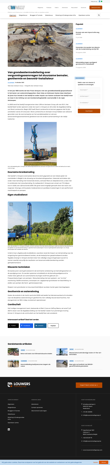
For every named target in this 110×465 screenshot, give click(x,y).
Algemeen (12, 15)
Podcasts (48, 7)
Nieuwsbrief (74, 7)
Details (95, 462)
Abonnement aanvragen (39, 411)
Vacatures (83, 7)
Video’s (57, 7)
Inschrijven (89, 111)
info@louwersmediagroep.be (92, 441)
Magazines (40, 7)
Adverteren (65, 7)
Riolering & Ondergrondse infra (66, 15)
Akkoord (104, 462)
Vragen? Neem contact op (88, 385)
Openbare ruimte (84, 15)
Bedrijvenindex (96, 7)
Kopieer (53, 325)
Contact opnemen (37, 407)
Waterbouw (49, 15)
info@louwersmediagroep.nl (92, 415)
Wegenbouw (23, 15)
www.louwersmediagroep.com (92, 450)
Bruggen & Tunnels (36, 15)
